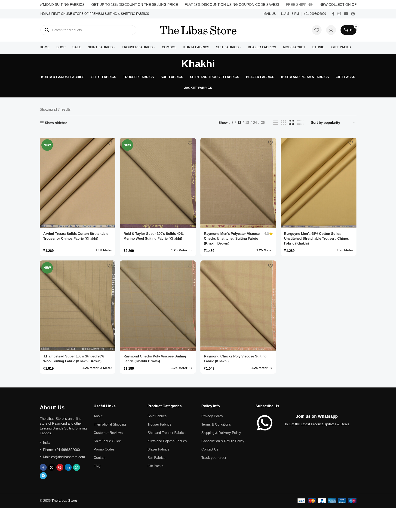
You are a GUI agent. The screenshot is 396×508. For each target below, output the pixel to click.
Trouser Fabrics (159, 424)
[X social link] (51, 467)
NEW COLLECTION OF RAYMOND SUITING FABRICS (346, 4)
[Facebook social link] (333, 13)
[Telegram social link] (43, 475)
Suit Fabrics (156, 458)
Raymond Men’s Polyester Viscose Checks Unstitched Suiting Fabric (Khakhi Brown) (232, 238)
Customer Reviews (108, 433)
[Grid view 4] (291, 123)
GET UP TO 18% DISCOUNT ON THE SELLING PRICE (118, 4)
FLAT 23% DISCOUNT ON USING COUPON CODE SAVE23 (216, 4)
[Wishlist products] (317, 30)
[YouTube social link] (346, 13)
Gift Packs (155, 466)
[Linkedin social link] (68, 467)
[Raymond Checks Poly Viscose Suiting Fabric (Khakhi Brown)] (158, 305)
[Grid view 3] (283, 123)
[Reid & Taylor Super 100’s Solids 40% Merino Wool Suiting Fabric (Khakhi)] (158, 183)
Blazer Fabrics (158, 449)
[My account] (331, 30)
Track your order (213, 458)
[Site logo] (198, 30)
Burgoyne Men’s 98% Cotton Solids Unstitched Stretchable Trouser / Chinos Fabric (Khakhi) (316, 238)
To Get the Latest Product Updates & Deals (316, 424)
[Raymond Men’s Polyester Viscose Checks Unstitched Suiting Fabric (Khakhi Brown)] (238, 183)
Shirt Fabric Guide (107, 441)
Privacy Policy (212, 416)
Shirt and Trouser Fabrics (166, 433)
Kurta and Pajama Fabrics (167, 441)
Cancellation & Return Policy (222, 441)
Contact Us (209, 449)
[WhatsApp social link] (76, 467)
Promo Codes (104, 449)
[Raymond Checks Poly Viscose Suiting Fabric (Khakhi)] (238, 305)
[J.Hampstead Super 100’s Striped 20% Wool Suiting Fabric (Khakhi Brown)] (78, 305)
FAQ (97, 466)
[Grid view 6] (300, 123)
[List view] (275, 123)
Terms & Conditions (216, 424)
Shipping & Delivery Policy (221, 433)
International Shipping (110, 424)
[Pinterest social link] (353, 13)
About (98, 416)
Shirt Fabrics (157, 416)
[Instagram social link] (339, 13)
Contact (99, 458)
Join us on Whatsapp (317, 416)
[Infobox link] (94, 14)
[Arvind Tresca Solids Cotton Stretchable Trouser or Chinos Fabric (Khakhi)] (78, 183)
